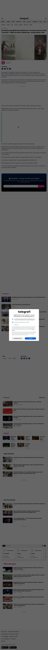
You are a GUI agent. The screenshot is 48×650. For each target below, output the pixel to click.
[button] (24, 325)
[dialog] (24, 325)
